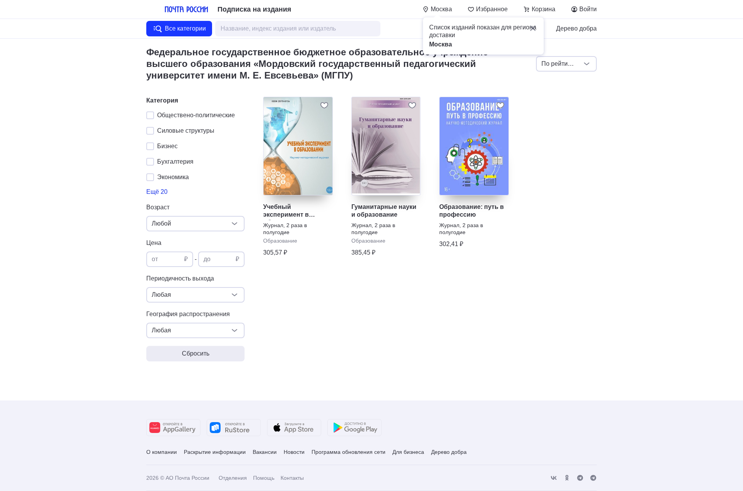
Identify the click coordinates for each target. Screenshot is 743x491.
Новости (294, 452)
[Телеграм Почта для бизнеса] (593, 478)
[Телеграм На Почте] (580, 478)
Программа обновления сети (348, 452)
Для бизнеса (408, 452)
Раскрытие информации (215, 452)
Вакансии (265, 452)
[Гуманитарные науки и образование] (386, 146)
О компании (161, 452)
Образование (280, 241)
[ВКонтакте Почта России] (553, 478)
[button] (533, 28)
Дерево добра (576, 28)
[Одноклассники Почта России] (567, 478)
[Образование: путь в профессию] (474, 146)
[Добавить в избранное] (324, 105)
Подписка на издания (254, 9)
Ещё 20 (157, 191)
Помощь (263, 478)
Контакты (292, 478)
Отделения (233, 478)
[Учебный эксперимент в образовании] (298, 146)
